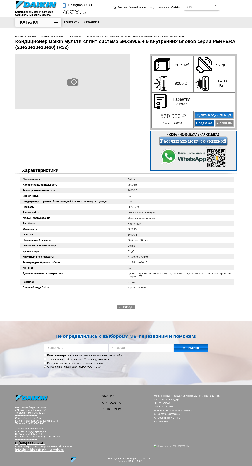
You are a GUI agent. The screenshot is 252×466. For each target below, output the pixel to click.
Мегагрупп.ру (181, 445)
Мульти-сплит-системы (52, 36)
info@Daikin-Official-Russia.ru (39, 450)
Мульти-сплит (75, 36)
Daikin (131, 179)
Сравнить (224, 123)
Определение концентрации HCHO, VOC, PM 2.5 (74, 366)
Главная (19, 36)
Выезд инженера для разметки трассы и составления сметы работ (84, 355)
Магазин (32, 36)
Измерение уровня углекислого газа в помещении (75, 363)
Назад (127, 307)
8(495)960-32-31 (80, 5)
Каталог (30, 22)
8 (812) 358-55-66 (35, 423)
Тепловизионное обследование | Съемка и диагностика (78, 359)
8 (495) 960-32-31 (35, 413)
